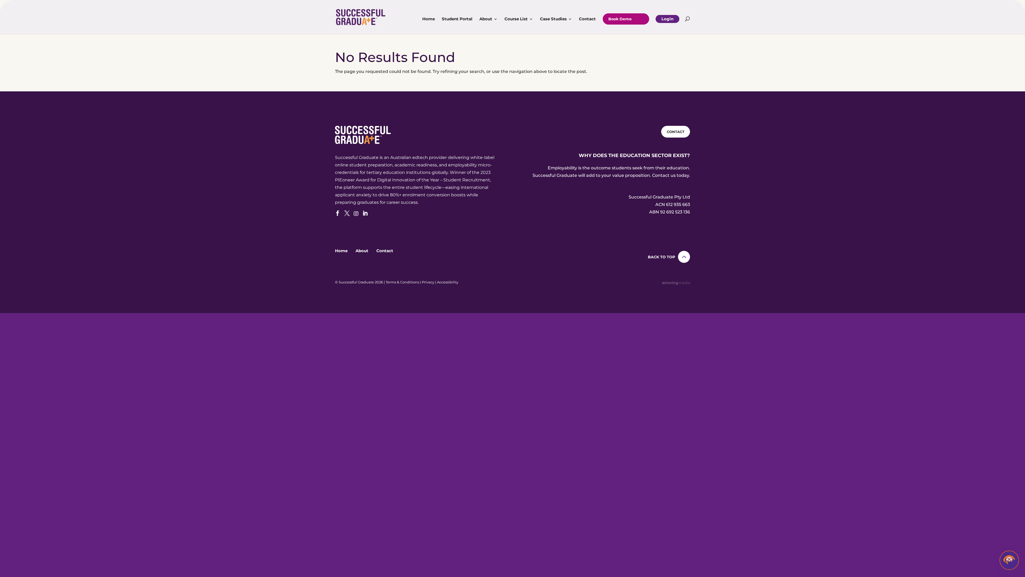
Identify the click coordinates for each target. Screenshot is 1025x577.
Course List (516, 19)
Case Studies (553, 19)
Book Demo (620, 19)
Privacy (428, 282)
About (485, 19)
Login (667, 18)
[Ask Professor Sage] (1009, 561)
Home (428, 19)
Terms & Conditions (402, 282)
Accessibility (447, 282)
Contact (587, 19)
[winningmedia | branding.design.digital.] (676, 283)
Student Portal (457, 19)
